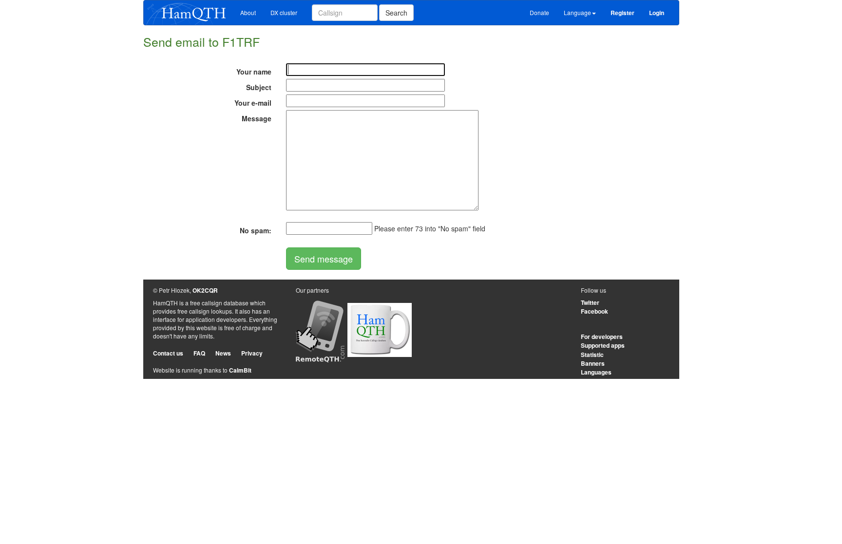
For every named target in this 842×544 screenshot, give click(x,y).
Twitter (590, 302)
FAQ (199, 353)
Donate (539, 12)
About (248, 12)
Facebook (594, 311)
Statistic (592, 354)
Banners (593, 363)
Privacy (252, 353)
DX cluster (283, 12)
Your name (253, 71)
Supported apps (603, 345)
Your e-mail (252, 103)
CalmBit (240, 370)
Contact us (168, 353)
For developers (602, 336)
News (223, 353)
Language (577, 12)
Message (256, 118)
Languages (596, 372)
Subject (258, 87)
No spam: (255, 230)
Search (396, 13)
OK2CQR (205, 290)
